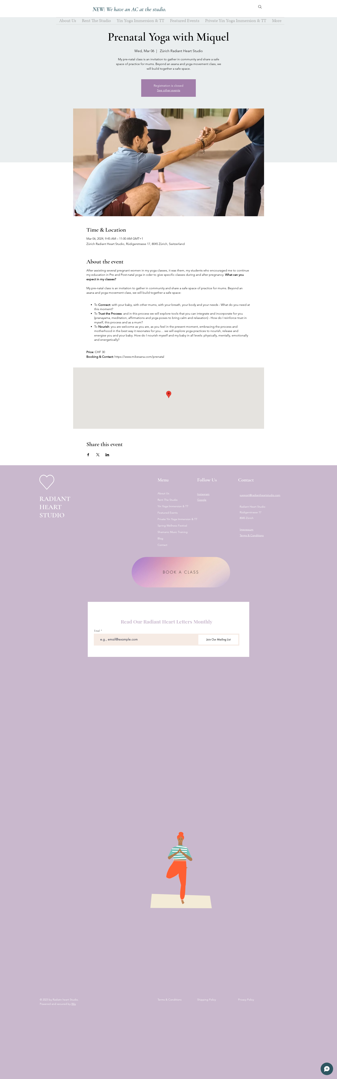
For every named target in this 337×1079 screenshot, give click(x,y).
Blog (160, 538)
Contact (162, 545)
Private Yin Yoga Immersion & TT (174, 519)
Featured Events (168, 512)
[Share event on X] (98, 454)
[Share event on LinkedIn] (107, 454)
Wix (73, 1004)
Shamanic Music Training (173, 532)
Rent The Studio (167, 500)
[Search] (260, 7)
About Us (163, 493)
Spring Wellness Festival (172, 525)
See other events (168, 90)
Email (97, 631)
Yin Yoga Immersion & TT (173, 506)
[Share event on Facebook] (88, 454)
